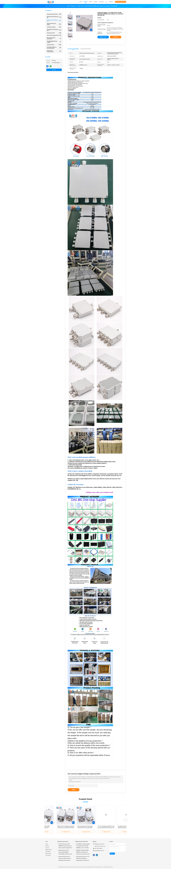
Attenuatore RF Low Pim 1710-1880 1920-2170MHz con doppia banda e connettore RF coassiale (82, 858)
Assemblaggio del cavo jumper (54, 42)
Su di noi (47, 847)
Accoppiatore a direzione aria (54, 30)
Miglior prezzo (103, 37)
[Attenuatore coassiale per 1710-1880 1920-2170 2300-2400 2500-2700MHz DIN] (75, 815)
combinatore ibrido (54, 27)
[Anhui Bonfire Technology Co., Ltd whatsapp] (50, 66)
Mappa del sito (48, 849)
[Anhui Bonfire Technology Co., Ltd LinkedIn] (97, 855)
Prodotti (47, 845)
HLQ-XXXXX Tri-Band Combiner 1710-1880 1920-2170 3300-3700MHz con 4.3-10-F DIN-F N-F (54, 828)
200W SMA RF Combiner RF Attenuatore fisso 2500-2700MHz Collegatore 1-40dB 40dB (95, 828)
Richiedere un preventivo (120, 1)
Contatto (54, 69)
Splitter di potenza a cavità (54, 24)
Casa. (46, 844)
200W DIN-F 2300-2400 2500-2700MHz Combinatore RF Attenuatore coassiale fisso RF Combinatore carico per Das (83, 852)
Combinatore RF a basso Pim (54, 21)
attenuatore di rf (54, 32)
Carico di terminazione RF (54, 35)
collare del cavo (54, 44)
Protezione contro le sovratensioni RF (54, 48)
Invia (73, 790)
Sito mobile (47, 851)
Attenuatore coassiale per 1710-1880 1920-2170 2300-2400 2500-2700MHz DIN (74, 828)
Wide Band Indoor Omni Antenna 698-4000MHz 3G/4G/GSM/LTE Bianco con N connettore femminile (65, 852)
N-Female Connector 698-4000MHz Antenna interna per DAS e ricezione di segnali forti (65, 845)
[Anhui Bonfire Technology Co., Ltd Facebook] (94, 855)
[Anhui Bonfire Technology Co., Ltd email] (47, 66)
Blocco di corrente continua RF (54, 38)
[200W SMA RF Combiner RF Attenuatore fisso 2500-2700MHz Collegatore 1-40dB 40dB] (95, 815)
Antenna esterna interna (54, 14)
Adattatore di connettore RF (54, 17)
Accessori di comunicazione (54, 51)
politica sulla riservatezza (48, 854)
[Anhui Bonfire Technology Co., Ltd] (51, 2)
